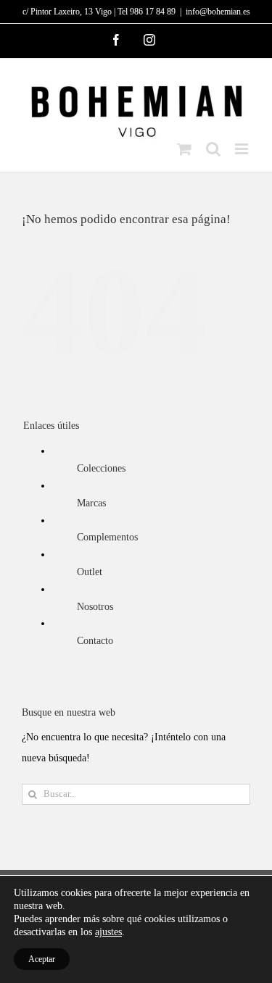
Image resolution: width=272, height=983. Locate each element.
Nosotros (95, 606)
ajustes (108, 931)
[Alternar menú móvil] (242, 148)
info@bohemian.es (218, 12)
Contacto (95, 640)
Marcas (91, 503)
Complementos (107, 537)
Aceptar (41, 959)
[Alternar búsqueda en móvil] (213, 148)
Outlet (89, 571)
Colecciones (101, 468)
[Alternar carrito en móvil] (184, 148)
